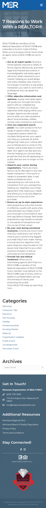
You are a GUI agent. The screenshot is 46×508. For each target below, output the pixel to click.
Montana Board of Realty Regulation (20, 424)
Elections (6, 314)
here (9, 288)
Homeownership (10, 325)
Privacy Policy (9, 428)
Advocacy (7, 306)
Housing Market (10, 329)
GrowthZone (33, 504)
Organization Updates (13, 337)
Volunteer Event (10, 348)
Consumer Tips (9, 310)
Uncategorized (9, 345)
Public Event (8, 341)
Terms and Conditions (13, 433)
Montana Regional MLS (13, 420)
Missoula (6, 333)
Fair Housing (8, 318)
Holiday (6, 322)
